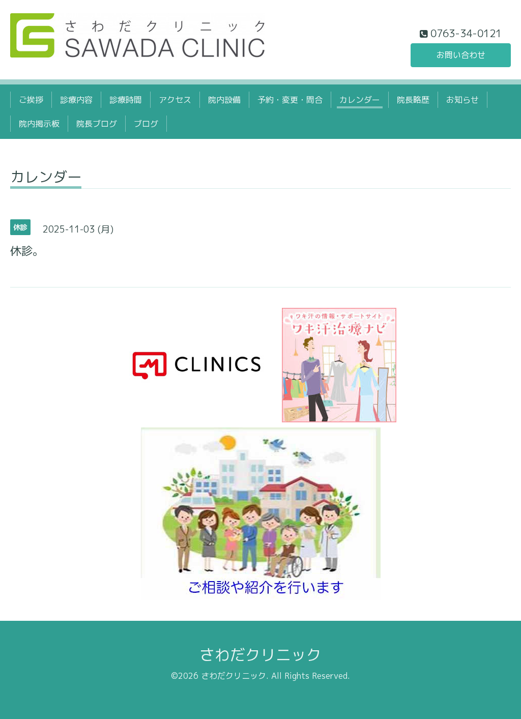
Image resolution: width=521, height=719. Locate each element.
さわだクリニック (260, 655)
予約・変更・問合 (290, 99)
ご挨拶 (31, 99)
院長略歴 (413, 99)
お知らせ (462, 99)
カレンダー (359, 99)
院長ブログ (96, 123)
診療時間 (125, 99)
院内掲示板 (39, 123)
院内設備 (224, 99)
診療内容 (76, 99)
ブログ (146, 123)
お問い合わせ (461, 55)
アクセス (175, 99)
